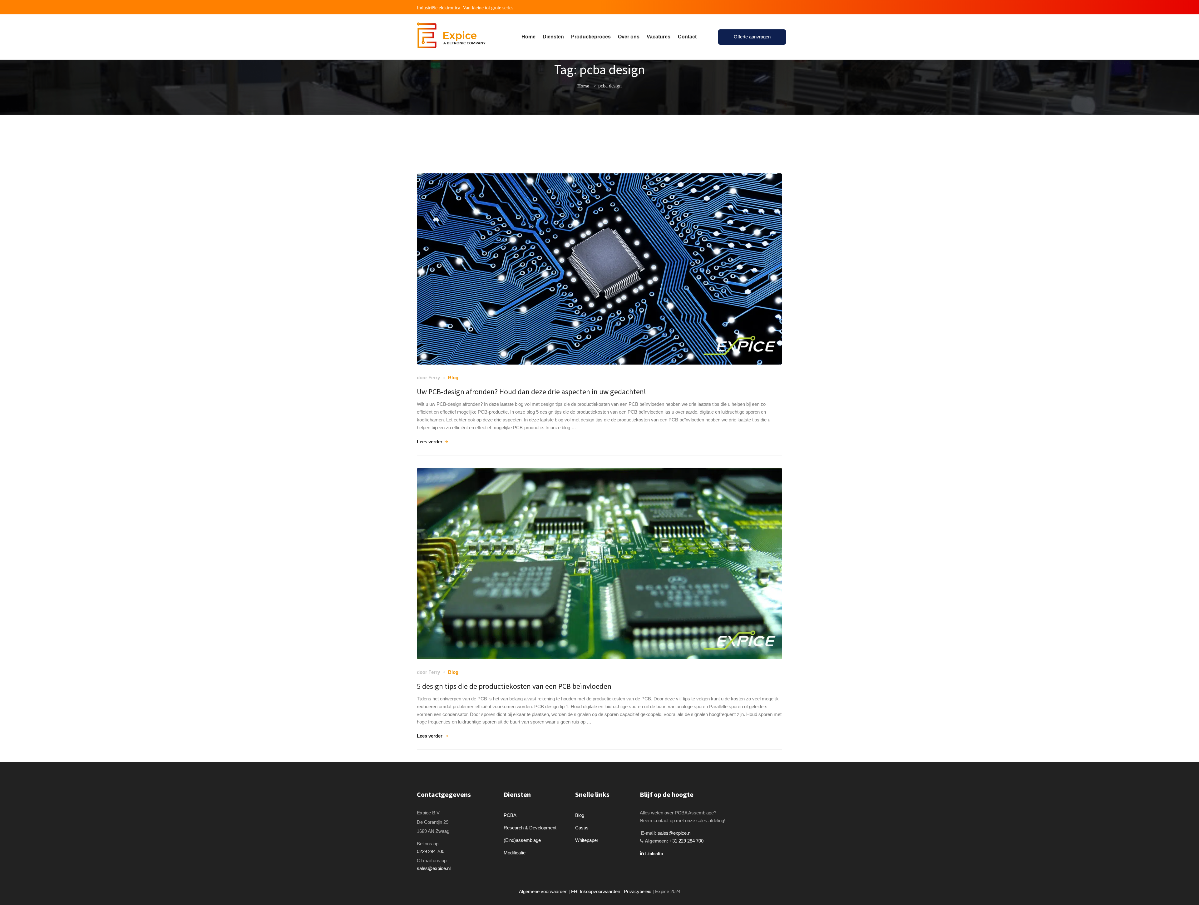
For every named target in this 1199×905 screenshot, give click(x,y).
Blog (453, 377)
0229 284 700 (430, 851)
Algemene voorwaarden (543, 891)
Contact (687, 36)
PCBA (510, 815)
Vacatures (658, 36)
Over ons (628, 36)
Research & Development (530, 827)
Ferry (434, 377)
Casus (582, 827)
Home (528, 36)
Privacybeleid (637, 891)
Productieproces (591, 36)
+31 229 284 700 (686, 840)
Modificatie (514, 852)
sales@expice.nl (434, 868)
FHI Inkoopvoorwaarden (595, 891)
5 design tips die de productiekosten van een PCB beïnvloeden (514, 686)
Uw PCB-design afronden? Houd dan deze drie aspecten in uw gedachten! (531, 391)
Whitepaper (586, 840)
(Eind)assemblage (522, 840)
